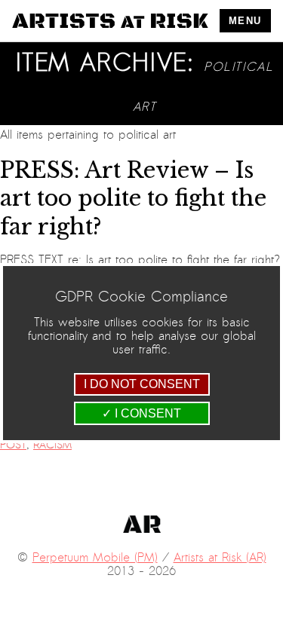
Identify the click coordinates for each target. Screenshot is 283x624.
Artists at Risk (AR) (220, 558)
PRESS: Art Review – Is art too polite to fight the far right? (133, 198)
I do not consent (142, 384)
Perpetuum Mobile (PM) (95, 558)
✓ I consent (141, 413)
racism (52, 445)
